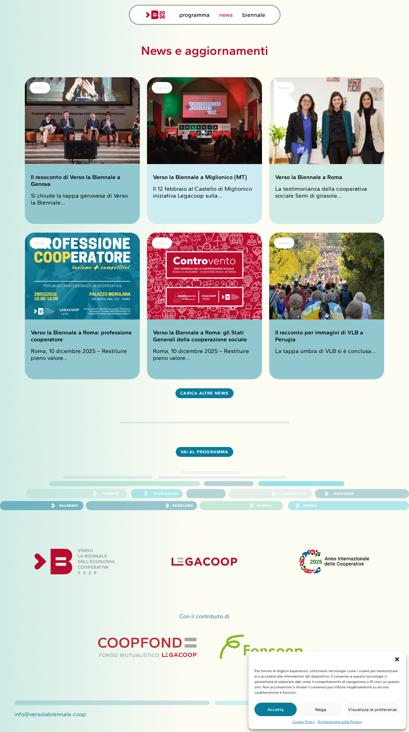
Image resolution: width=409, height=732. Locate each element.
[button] (397, 659)
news (226, 14)
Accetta (275, 709)
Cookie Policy (304, 722)
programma (194, 14)
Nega (320, 709)
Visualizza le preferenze (372, 709)
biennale (253, 14)
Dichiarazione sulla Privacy (340, 722)
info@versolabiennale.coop (50, 714)
